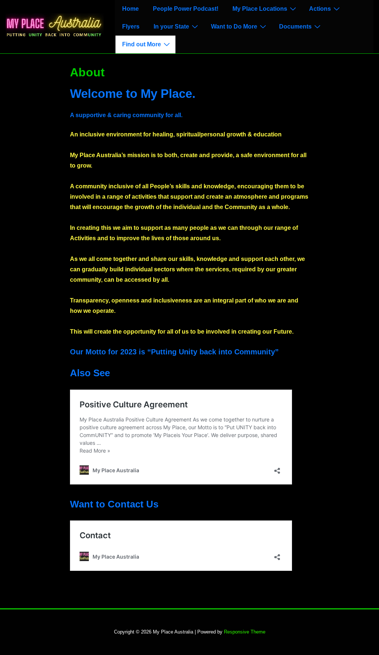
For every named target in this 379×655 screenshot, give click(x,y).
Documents (295, 26)
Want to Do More (234, 26)
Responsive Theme (244, 632)
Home (130, 9)
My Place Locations (259, 9)
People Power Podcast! (185, 9)
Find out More (141, 44)
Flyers (131, 26)
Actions (320, 9)
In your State (171, 26)
